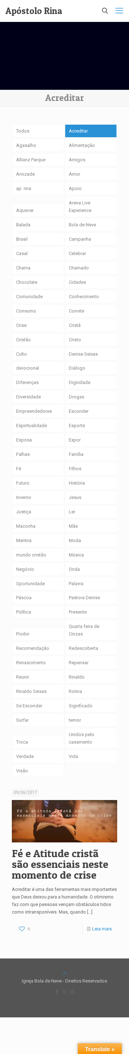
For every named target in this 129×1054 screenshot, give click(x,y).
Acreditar (78, 131)
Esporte (77, 425)
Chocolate (26, 282)
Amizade (25, 174)
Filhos (75, 468)
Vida (73, 756)
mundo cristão (31, 555)
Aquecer (25, 210)
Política (23, 612)
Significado (80, 705)
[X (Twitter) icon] (64, 992)
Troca (22, 742)
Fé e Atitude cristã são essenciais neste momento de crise (60, 864)
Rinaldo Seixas (31, 691)
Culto (21, 354)
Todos (22, 131)
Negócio (25, 569)
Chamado (79, 268)
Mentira (24, 540)
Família (76, 454)
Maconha (25, 526)
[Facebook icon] (57, 992)
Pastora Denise (84, 597)
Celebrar (77, 253)
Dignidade (79, 382)
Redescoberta (83, 648)
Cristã (75, 325)
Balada (23, 224)
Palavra (76, 583)
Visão (22, 770)
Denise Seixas (83, 354)
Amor (74, 174)
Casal (22, 253)
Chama (23, 268)
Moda (75, 540)
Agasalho (26, 145)
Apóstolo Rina (33, 10)
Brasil (22, 239)
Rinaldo (77, 677)
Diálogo (77, 368)
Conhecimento (84, 296)
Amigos (77, 159)
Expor (75, 440)
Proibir (22, 634)
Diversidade (28, 396)
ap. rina (23, 188)
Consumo (26, 311)
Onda (74, 569)
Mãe (73, 526)
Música (76, 555)
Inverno (23, 497)
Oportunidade (30, 583)
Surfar (22, 720)
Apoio (75, 188)
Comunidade (29, 296)
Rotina (75, 691)
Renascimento (31, 662)
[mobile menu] (119, 11)
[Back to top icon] (64, 973)
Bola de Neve (82, 224)
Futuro (22, 483)
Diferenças (27, 382)
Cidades (77, 282)
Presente (78, 612)
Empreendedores (34, 411)
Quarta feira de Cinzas (84, 630)
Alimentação (82, 145)
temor (75, 720)
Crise (21, 325)
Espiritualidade (31, 425)
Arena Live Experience (80, 206)
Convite (76, 311)
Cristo (75, 339)
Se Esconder (29, 705)
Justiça (23, 511)
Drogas (76, 396)
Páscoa (24, 597)
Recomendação (32, 648)
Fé (18, 468)
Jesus (75, 497)
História (77, 483)
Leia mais (102, 929)
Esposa (24, 440)
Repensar (79, 662)
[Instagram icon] (72, 992)
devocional (27, 368)
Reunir (22, 677)
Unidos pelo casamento (81, 738)
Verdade (25, 756)
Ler (72, 511)
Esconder (79, 411)
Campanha (80, 239)
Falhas (23, 454)
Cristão (23, 339)
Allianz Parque (31, 159)
